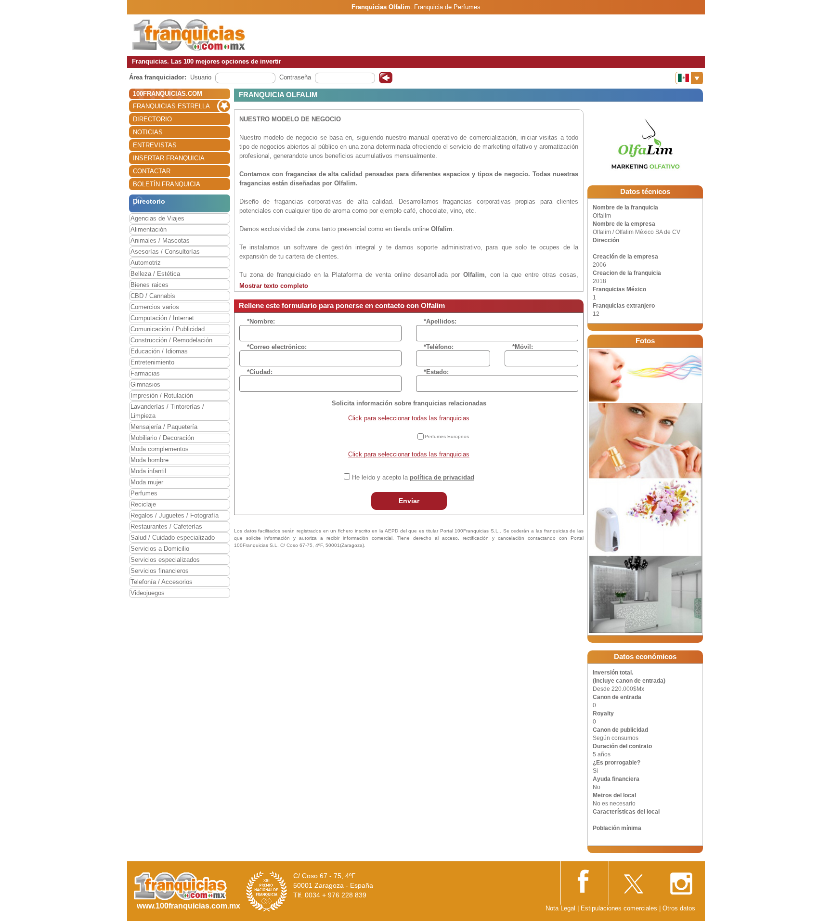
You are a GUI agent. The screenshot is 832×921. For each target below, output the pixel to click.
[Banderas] (689, 78)
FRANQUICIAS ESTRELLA (171, 106)
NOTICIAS (148, 132)
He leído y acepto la (413, 477)
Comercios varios (154, 307)
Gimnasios (145, 384)
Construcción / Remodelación (171, 340)
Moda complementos (159, 449)
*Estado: (436, 372)
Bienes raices (149, 284)
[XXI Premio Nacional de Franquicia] (266, 891)
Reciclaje (143, 504)
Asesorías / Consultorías (165, 251)
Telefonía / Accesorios (161, 581)
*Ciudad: (260, 372)
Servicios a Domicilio (159, 548)
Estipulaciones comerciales (620, 908)
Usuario (200, 77)
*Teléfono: (439, 346)
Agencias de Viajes (157, 218)
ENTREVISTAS (155, 145)
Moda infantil (148, 471)
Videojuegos (147, 593)
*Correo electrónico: (277, 346)
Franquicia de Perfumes (447, 7)
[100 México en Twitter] (632, 880)
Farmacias (145, 373)
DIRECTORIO (152, 119)
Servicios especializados (165, 559)
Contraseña (295, 77)
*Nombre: (261, 321)
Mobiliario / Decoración (162, 437)
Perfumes (143, 493)
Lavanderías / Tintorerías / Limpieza (167, 411)
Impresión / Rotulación (161, 395)
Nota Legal (560, 908)
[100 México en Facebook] (584, 880)
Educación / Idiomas (159, 351)
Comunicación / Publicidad (167, 329)
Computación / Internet (162, 318)
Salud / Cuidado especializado (172, 537)
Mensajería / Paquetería (163, 426)
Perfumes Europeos (447, 436)
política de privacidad (442, 477)
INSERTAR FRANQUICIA (169, 158)
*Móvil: (522, 346)
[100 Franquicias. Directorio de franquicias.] (188, 34)
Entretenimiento (152, 362)
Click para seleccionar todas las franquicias (408, 418)
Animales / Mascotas (160, 240)
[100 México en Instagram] (680, 880)
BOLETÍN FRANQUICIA (166, 184)
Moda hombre (149, 460)
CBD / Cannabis (152, 295)
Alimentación (148, 229)
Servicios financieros (159, 570)
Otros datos (679, 908)
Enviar (409, 501)
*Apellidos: (440, 321)
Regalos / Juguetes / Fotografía (174, 515)
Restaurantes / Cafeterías (166, 526)
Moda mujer (146, 482)
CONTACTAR (151, 171)
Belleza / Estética (155, 273)
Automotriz (145, 262)
